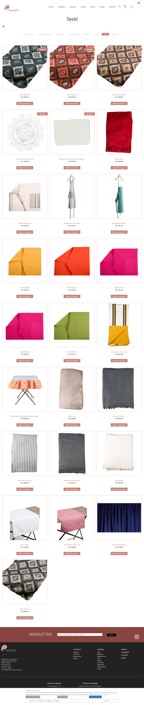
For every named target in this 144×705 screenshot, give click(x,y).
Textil (98, 658)
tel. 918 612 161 (6, 664)
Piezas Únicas (101, 667)
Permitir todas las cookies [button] (95, 696)
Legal (123, 658)
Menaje (99, 660)
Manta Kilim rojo (72, 95)
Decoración (100, 662)
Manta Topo (72, 416)
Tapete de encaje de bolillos (24, 159)
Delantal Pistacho (72, 352)
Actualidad (125, 652)
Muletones (115, 34)
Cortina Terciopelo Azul (119, 545)
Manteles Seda (60, 34)
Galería (124, 649)
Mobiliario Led (101, 656)
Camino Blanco (24, 545)
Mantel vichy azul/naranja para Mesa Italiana (24, 416)
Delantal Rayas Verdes (119, 223)
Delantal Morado (25, 352)
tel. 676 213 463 (6, 666)
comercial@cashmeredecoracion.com (11, 670)
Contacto (124, 655)
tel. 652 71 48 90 (6, 668)
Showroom (76, 654)
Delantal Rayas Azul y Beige (72, 223)
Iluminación (100, 664)
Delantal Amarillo (25, 288)
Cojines (97, 34)
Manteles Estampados (45, 34)
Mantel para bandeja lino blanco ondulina (72, 159)
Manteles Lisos (30, 34)
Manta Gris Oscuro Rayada (72, 480)
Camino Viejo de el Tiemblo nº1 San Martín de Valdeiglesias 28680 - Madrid (9, 661)
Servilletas (87, 34)
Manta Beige (119, 480)
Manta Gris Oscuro (119, 416)
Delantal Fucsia (119, 288)
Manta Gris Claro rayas (25, 480)
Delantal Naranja (72, 288)
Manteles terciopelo (74, 34)
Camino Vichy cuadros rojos (72, 545)
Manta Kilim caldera (119, 95)
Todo (98, 652)
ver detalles (106, 700)
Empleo (75, 658)
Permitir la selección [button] (62, 696)
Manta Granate (119, 159)
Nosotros (76, 652)
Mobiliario (100, 654)
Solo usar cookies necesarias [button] (33, 696)
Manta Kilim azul (25, 95)
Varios (105, 34)
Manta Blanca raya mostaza (119, 352)
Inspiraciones (77, 656)
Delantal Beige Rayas (24, 223)
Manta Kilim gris (25, 609)
